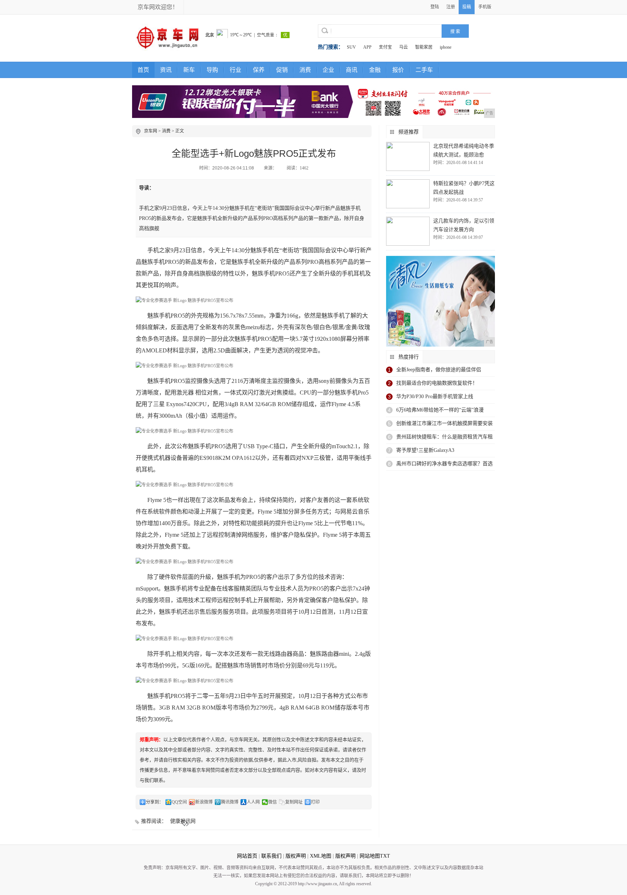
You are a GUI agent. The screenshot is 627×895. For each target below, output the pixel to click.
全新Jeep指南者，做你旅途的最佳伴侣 (438, 369)
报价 (398, 70)
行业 (235, 70)
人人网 (253, 802)
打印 (315, 802)
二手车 (424, 70)
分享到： (154, 802)
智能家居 (424, 47)
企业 (328, 70)
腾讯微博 (229, 802)
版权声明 (296, 856)
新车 (189, 70)
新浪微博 (204, 802)
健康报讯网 (183, 821)
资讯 (166, 70)
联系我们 (271, 856)
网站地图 (370, 856)
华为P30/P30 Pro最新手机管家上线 (434, 396)
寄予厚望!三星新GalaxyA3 (425, 450)
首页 (143, 70)
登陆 (434, 6)
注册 (450, 6)
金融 (375, 70)
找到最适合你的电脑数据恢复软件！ (437, 383)
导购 (212, 70)
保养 (259, 70)
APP (367, 47)
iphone (445, 47)
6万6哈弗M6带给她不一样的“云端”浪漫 (440, 410)
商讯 (351, 70)
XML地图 (320, 856)
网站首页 (247, 856)
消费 (305, 70)
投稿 (466, 6)
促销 (282, 70)
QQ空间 (179, 802)
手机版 (484, 6)
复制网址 (294, 802)
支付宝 (385, 47)
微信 (272, 802)
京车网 (150, 131)
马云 (403, 47)
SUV (351, 47)
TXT (385, 856)
